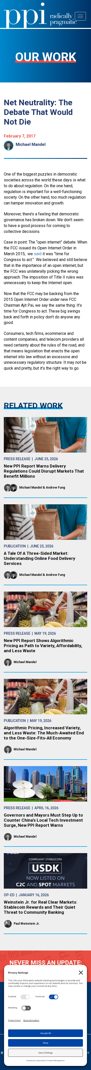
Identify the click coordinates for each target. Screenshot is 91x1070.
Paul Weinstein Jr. (27, 923)
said (37, 253)
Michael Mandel (31, 144)
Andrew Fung (55, 487)
